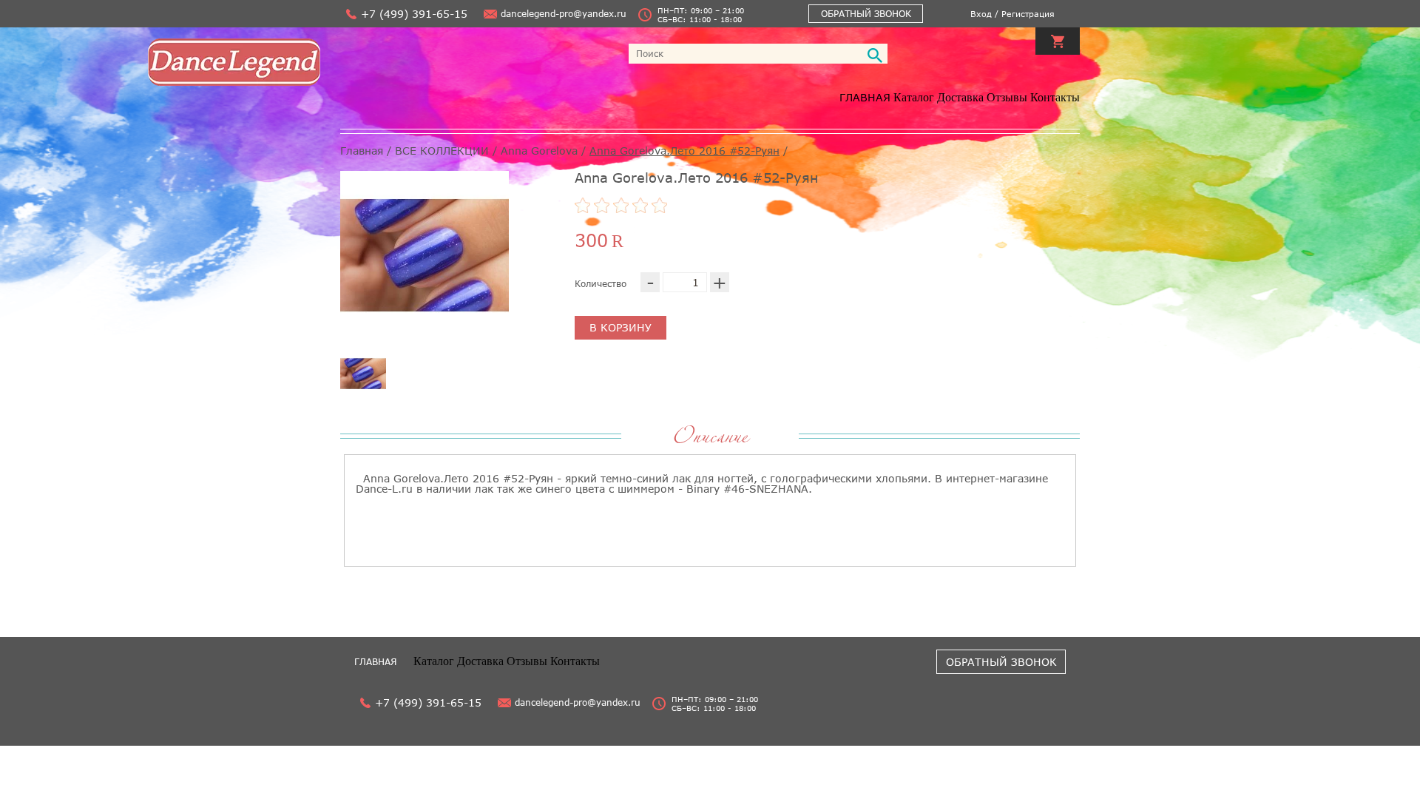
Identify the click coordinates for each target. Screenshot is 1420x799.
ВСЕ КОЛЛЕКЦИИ (442, 150)
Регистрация (1028, 13)
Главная (864, 97)
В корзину (620, 327)
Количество (600, 283)
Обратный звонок (866, 13)
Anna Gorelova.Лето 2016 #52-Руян (684, 150)
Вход (981, 13)
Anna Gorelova (539, 150)
